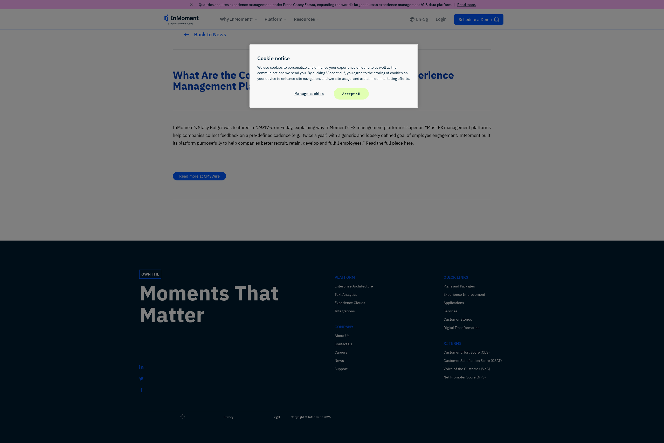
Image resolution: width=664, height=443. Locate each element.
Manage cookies (309, 93)
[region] (334, 76)
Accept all (351, 93)
